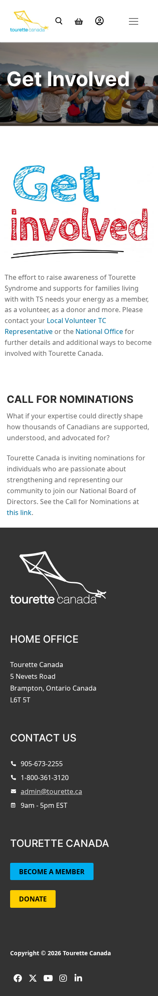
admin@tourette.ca (51, 791)
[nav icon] (133, 20)
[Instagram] (63, 978)
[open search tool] (59, 21)
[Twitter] (32, 978)
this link (19, 512)
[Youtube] (48, 978)
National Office (99, 331)
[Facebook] (17, 978)
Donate (33, 899)
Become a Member (52, 871)
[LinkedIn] (78, 978)
